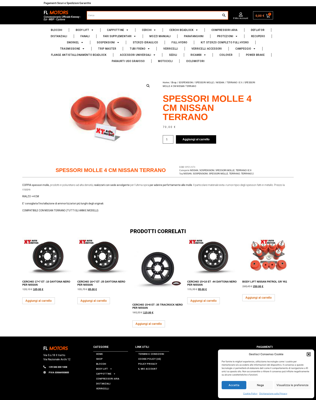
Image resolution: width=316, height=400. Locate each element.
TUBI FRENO (138, 48)
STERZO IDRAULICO (145, 42)
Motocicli (165, 61)
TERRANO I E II (234, 82)
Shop (173, 82)
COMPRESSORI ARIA (224, 30)
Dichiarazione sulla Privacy (273, 393)
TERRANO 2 (247, 173)
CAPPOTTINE (115, 30)
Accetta (234, 385)
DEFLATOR (258, 30)
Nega (260, 385)
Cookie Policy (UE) (149, 359)
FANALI (85, 36)
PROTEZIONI (225, 36)
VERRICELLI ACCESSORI (206, 48)
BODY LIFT (82, 30)
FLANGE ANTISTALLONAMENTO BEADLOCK (79, 54)
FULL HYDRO (179, 42)
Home (166, 82)
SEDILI (173, 54)
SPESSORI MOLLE (204, 82)
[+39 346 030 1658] (44, 367)
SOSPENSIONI (106, 42)
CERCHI (147, 30)
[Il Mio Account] (241, 14)
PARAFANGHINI (194, 36)
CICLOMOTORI (195, 61)
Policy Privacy (147, 364)
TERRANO (234, 173)
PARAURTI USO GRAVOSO (128, 61)
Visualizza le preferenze (292, 385)
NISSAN (220, 82)
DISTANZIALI (59, 36)
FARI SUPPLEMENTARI (117, 36)
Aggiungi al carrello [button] (38, 300)
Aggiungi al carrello (196, 139)
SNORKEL (73, 42)
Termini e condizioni (151, 354)
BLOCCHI (56, 30)
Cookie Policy (250, 393)
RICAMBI (196, 54)
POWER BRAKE (255, 54)
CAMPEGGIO (243, 48)
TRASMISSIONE (70, 48)
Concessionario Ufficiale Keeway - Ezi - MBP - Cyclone (62, 18)
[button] (309, 354)
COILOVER (226, 54)
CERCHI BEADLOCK (181, 30)
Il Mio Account (240, 18)
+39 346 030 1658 (58, 367)
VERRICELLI (170, 48)
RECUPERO (258, 36)
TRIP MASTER (107, 48)
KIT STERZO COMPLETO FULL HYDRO (225, 42)
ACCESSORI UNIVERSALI (135, 54)
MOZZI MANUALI (160, 36)
